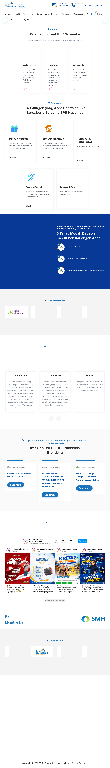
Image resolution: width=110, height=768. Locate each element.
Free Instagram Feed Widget (56, 600)
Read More (15, 485)
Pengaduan (78, 14)
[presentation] (51, 418)
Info (33, 14)
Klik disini (12, 158)
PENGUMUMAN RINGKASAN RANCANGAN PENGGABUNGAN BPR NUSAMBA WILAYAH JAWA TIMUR (55, 480)
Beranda (8, 14)
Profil (17, 14)
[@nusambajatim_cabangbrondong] (25, 541)
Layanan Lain (43, 14)
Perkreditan (80, 65)
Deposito (53, 65)
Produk (25, 14)
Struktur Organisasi (39, 698)
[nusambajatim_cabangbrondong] (8, 550)
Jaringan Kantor (37, 702)
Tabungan (29, 65)
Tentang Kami (36, 694)
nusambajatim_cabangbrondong (24, 549)
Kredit (59, 694)
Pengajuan (66, 14)
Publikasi (55, 14)
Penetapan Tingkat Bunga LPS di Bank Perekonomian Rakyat (88, 477)
